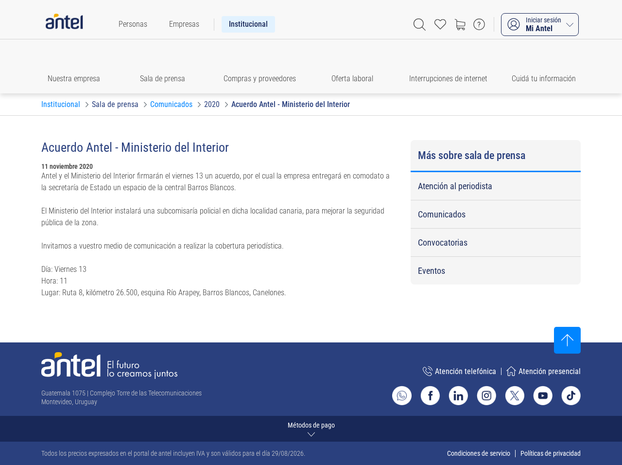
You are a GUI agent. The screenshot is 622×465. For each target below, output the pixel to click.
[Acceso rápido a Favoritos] (440, 24)
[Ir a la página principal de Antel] (109, 365)
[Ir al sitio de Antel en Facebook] (430, 395)
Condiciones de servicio (478, 453)
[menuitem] (133, 24)
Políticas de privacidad (550, 453)
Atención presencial (549, 371)
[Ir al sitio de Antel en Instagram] (486, 395)
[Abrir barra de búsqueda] (420, 24)
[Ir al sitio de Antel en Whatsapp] (402, 395)
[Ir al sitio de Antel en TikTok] (571, 395)
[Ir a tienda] (459, 24)
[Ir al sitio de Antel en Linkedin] (458, 395)
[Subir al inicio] (567, 340)
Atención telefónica (465, 371)
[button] (78, 66)
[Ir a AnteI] (64, 24)
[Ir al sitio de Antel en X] (514, 395)
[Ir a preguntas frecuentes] (479, 24)
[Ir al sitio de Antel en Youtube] (543, 395)
